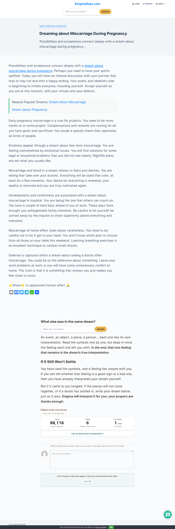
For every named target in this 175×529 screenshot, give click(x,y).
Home (137, 4)
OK (111, 527)
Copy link (87, 481)
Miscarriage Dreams (52, 26)
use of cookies (101, 527)
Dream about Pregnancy (29, 109)
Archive (149, 4)
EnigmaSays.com (87, 4)
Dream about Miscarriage (67, 102)
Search (105, 11)
